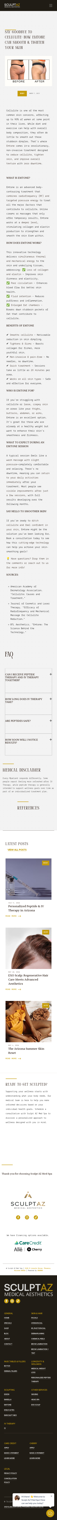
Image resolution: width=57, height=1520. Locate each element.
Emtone (7, 1405)
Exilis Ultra (9, 1410)
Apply (6, 1448)
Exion (6, 1394)
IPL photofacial (38, 1328)
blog (6, 1333)
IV (5, 1428)
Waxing (34, 1394)
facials (34, 1318)
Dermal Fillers (10, 1371)
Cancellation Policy (10, 1480)
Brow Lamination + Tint (40, 1351)
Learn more (35, 1458)
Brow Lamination (39, 1344)
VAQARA (40, 1270)
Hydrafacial (36, 1323)
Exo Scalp (35, 1405)
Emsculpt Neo (10, 1415)
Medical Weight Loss (38, 1370)
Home (6, 1318)
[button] (51, 5)
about (7, 1339)
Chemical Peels (38, 1339)
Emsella (7, 1399)
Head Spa (35, 1399)
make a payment (37, 1453)
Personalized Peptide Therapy (41, 1379)
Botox (7, 1366)
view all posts (17, 849)
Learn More (9, 1458)
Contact (8, 1344)
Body (22, 93)
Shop (6, 1328)
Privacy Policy (10, 1473)
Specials (8, 1323)
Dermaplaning (37, 1333)
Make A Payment (11, 1453)
